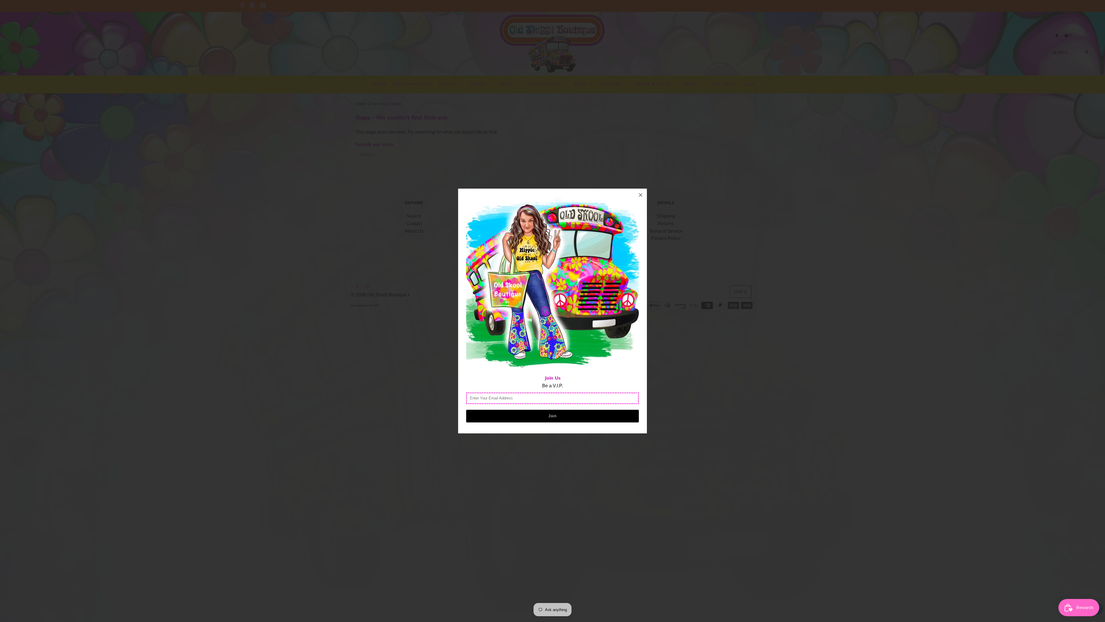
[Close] (640, 195)
